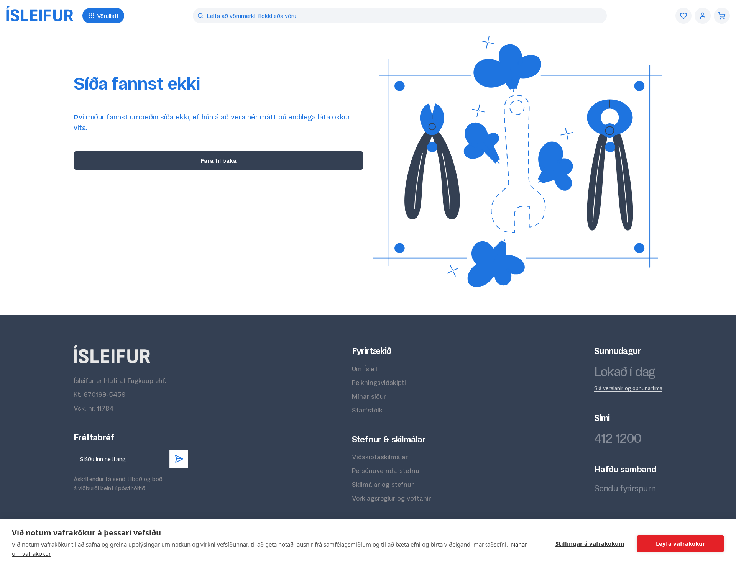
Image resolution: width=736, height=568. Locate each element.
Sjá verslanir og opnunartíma (628, 388)
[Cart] (722, 16)
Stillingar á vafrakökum (589, 543)
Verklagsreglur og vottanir (391, 498)
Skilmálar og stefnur (383, 484)
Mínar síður (369, 396)
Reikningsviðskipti (379, 382)
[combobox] (400, 15)
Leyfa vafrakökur (680, 543)
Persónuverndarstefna (385, 471)
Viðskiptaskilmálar (380, 457)
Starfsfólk (367, 410)
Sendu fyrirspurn (625, 488)
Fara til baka (219, 160)
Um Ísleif (365, 369)
